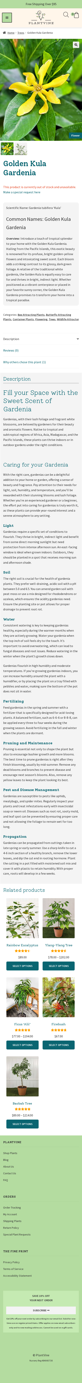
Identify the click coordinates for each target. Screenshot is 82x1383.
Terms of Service (13, 1269)
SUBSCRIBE (39, 1310)
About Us (8, 1166)
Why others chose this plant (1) (24, 362)
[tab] (41, 339)
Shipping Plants (12, 1221)
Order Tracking (12, 1207)
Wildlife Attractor (68, 319)
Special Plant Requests (17, 1234)
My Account (10, 1214)
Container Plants (23, 319)
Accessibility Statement (17, 1275)
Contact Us (9, 1173)
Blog (6, 1160)
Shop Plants (10, 1153)
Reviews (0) (11, 350)
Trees (21, 32)
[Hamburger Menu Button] (7, 18)
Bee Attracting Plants (31, 314)
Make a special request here (21, 192)
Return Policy (11, 1228)
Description (11, 339)
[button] (75, 15)
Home (11, 32)
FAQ (5, 1180)
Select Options (22, 965)
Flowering (41, 319)
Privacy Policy (11, 1262)
